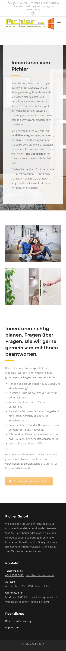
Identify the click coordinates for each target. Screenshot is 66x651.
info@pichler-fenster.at (46, 2)
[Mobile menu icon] (58, 24)
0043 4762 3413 (19, 2)
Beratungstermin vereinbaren (31, 481)
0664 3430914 (42, 601)
